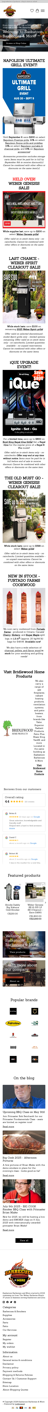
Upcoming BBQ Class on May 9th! (24, 1112)
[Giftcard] (29, 1408)
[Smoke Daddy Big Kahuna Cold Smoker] (13, 892)
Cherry (7, 635)
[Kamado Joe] (13, 1035)
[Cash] (13, 1408)
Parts (5, 1322)
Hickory (16, 635)
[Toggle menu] (42, 10)
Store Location (11, 1386)
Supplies (7, 1315)
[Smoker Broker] (13, 1047)
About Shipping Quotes (15, 1389)
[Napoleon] (35, 1035)
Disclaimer (8, 1364)
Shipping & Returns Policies (18, 1375)
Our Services (10, 1330)
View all (24, 1240)
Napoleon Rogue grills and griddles (24, 143)
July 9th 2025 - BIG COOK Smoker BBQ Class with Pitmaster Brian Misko (24, 1209)
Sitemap (7, 1382)
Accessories (9, 1319)
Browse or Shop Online (16, 43)
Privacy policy (11, 1367)
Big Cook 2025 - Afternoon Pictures (20, 1159)
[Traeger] (35, 1047)
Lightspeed (20, 1404)
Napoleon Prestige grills (16, 140)
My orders (8, 1343)
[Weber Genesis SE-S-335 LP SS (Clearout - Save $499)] (35, 892)
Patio (5, 1326)
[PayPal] (34, 1408)
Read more (8, 1126)
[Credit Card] (17, 1408)
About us (7, 1356)
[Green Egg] (35, 1023)
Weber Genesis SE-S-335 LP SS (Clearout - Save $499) (35, 909)
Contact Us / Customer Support (20, 1378)
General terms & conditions (17, 1360)
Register (7, 1339)
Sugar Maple (32, 635)
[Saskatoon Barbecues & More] (10, 11)
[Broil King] (13, 1011)
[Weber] (13, 1059)
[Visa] (25, 1408)
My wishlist (9, 1346)
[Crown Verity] (35, 1011)
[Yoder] (35, 1059)
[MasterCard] (21, 1408)
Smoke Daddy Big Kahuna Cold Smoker (12, 907)
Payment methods (12, 1371)
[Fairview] (13, 1023)
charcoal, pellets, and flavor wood (23, 650)
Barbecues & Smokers (14, 1311)
